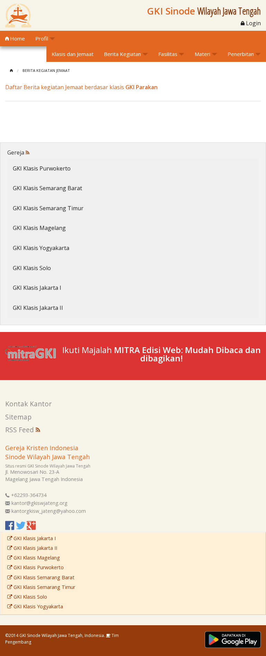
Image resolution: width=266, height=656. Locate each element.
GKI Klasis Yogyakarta (41, 248)
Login (253, 23)
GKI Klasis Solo (32, 268)
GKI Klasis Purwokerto (42, 168)
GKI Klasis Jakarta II (38, 308)
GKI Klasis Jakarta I (37, 288)
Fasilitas (167, 53)
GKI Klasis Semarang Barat (47, 188)
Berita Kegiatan (122, 53)
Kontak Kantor (28, 403)
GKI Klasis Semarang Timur (48, 208)
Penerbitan (241, 53)
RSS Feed (20, 429)
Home (17, 38)
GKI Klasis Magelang (39, 228)
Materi (202, 53)
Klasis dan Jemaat (73, 53)
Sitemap (18, 417)
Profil (41, 38)
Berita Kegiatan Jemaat (46, 70)
